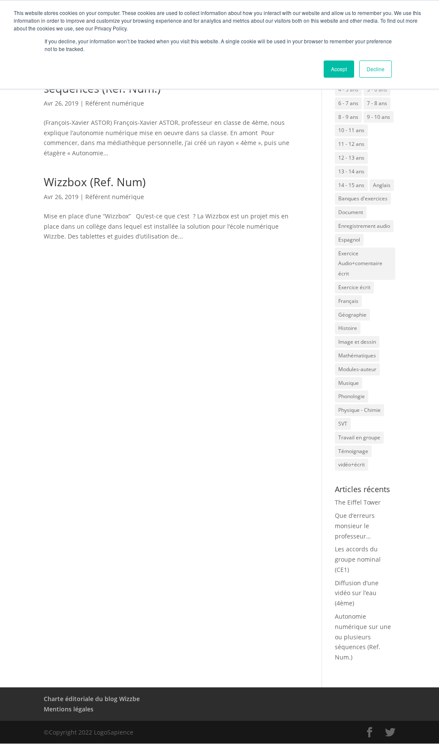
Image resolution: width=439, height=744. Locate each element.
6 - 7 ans (348, 103)
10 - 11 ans (351, 130)
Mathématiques (357, 355)
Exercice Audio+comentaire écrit (360, 264)
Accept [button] (339, 69)
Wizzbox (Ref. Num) (95, 182)
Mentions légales (68, 709)
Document (350, 212)
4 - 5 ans (348, 89)
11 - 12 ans (351, 144)
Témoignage (353, 451)
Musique (348, 383)
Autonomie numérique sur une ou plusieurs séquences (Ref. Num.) (363, 636)
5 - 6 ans (377, 89)
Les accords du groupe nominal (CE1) (358, 559)
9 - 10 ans (378, 117)
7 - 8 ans (377, 103)
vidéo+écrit (351, 464)
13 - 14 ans (351, 171)
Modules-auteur (357, 369)
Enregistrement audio (364, 226)
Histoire (347, 328)
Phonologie (351, 396)
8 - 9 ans (348, 117)
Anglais (382, 185)
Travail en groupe (359, 437)
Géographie (352, 314)
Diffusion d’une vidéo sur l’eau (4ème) (357, 593)
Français (348, 301)
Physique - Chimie (359, 410)
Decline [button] (376, 69)
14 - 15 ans (351, 185)
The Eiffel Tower (358, 502)
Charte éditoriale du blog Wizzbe (92, 699)
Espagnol (349, 239)
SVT (342, 423)
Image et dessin (357, 341)
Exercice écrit (354, 287)
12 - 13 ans (351, 157)
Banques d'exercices (363, 198)
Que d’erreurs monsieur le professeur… (355, 525)
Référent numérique (114, 103)
